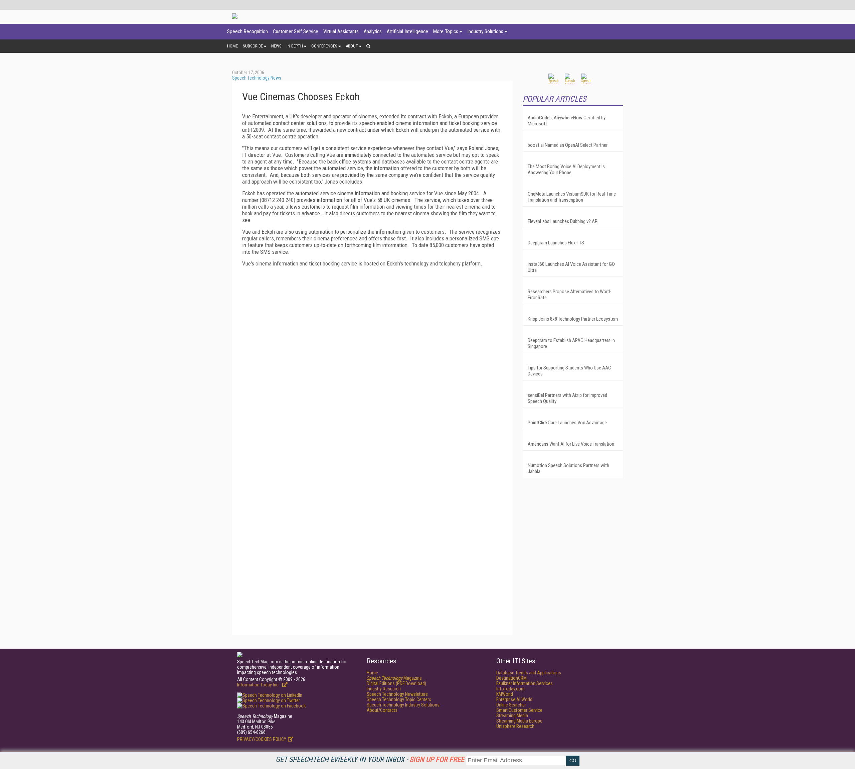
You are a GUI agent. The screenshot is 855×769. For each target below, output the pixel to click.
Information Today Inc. (259, 684)
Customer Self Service (295, 31)
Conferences (324, 45)
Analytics (373, 31)
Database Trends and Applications (528, 672)
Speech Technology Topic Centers (399, 699)
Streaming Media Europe (519, 721)
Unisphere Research (515, 726)
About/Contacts (382, 710)
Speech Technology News (256, 78)
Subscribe (253, 45)
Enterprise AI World (514, 699)
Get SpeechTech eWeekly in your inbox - (370, 759)
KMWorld (504, 694)
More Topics (445, 31)
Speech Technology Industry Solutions (403, 704)
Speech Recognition (247, 31)
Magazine (394, 678)
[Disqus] (372, 367)
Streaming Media (512, 715)
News (276, 45)
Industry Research (384, 688)
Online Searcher (511, 704)
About (352, 45)
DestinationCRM (511, 678)
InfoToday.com (510, 688)
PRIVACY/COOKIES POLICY (261, 739)
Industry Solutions (485, 31)
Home (232, 45)
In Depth (295, 45)
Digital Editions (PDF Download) (396, 683)
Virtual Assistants (341, 31)
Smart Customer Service (519, 710)
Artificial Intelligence (407, 31)
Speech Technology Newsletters (397, 694)
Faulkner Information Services (524, 683)
